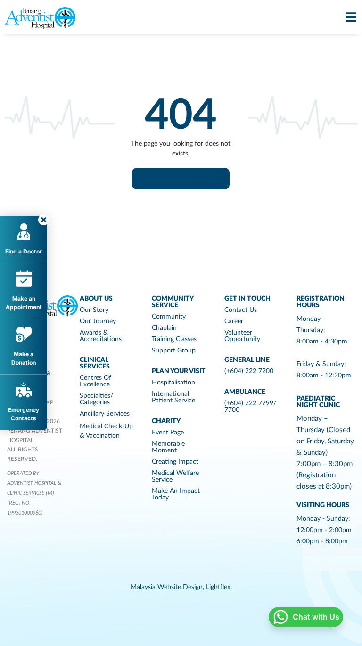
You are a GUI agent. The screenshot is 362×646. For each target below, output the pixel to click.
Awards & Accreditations (101, 336)
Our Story (94, 310)
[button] (181, 178)
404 (181, 116)
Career (233, 321)
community (169, 316)
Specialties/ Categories (96, 399)
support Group (174, 350)
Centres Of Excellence (95, 381)
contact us (240, 310)
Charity (166, 421)
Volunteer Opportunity (242, 336)
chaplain (164, 328)
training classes (174, 339)
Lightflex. (219, 587)
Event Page (168, 432)
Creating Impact (175, 461)
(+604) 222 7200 (248, 371)
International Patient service (173, 397)
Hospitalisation (173, 382)
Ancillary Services (105, 413)
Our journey (98, 321)
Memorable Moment (168, 447)
